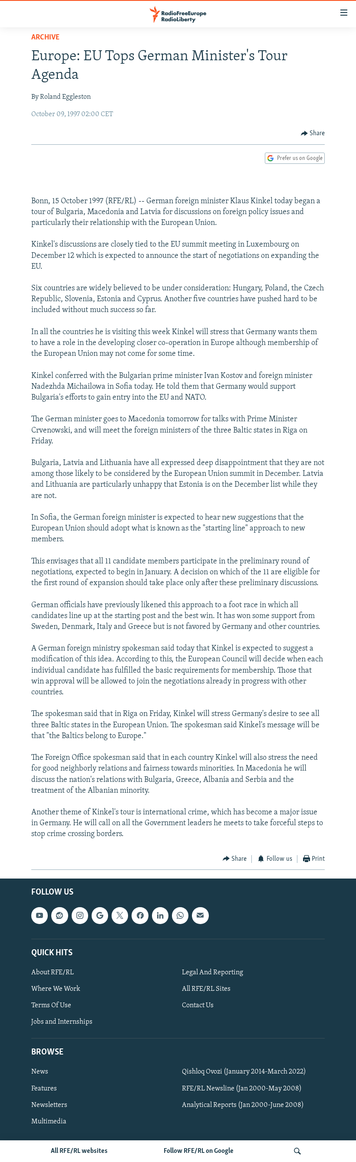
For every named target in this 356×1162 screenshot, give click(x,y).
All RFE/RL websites (79, 1151)
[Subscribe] (200, 916)
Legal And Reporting (212, 972)
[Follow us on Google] (100, 916)
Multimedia (48, 1121)
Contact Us (198, 1005)
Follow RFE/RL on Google (199, 1151)
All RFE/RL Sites (206, 989)
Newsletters (49, 1105)
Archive (45, 38)
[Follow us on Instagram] (80, 916)
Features (44, 1088)
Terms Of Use (51, 1005)
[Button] (313, 133)
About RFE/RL (52, 972)
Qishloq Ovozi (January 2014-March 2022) (244, 1072)
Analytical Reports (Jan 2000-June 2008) (243, 1105)
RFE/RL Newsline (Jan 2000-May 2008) (242, 1088)
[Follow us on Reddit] (59, 916)
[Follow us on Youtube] (39, 916)
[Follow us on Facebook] (140, 916)
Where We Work (55, 989)
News (39, 1072)
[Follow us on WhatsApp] (180, 916)
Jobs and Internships (61, 1022)
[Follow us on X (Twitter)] (120, 916)
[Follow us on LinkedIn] (160, 916)
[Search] (297, 1151)
